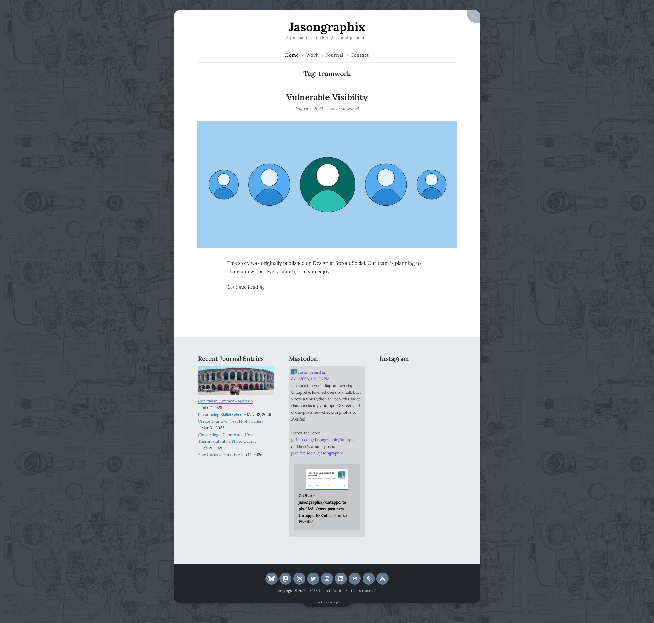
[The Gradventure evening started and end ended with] (444, 404)
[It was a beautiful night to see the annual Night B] (444, 389)
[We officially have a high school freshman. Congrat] (418, 404)
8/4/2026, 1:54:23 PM (310, 378)
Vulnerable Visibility (327, 97)
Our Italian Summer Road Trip (225, 400)
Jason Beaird (347, 109)
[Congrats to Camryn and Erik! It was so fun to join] (444, 373)
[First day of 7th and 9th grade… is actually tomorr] (391, 373)
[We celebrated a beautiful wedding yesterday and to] (418, 373)
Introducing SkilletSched (220, 414)
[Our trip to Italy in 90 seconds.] (391, 389)
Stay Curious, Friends (217, 454)
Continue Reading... (247, 287)
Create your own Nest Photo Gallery (231, 421)
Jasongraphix (327, 26)
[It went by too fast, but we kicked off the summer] (391, 404)
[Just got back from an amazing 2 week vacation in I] (418, 389)
